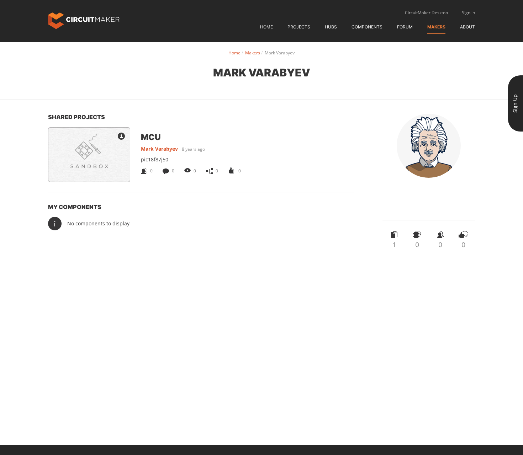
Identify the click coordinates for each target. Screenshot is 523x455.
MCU (151, 137)
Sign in (468, 13)
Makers (436, 27)
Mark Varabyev (159, 148)
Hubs (331, 27)
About (467, 27)
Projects (298, 27)
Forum (405, 27)
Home (266, 27)
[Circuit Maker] (84, 20)
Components (367, 27)
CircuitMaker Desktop (426, 13)
